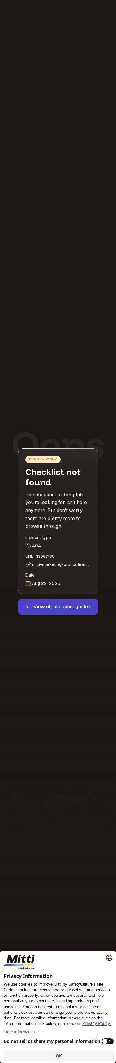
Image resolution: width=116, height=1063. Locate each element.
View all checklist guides (61, 606)
